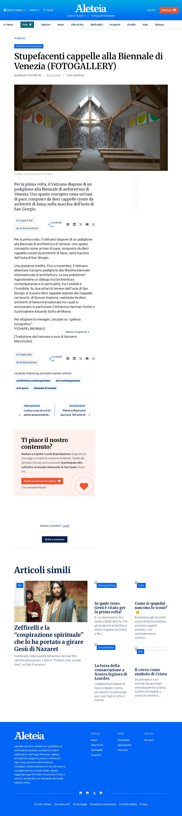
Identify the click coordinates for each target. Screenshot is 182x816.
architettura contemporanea (33, 380)
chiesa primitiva (106, 585)
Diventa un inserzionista (103, 804)
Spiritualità (96, 24)
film (20, 585)
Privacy (144, 804)
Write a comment (55, 539)
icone (141, 585)
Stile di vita (77, 24)
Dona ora (167, 10)
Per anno (149, 740)
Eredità (131, 24)
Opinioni (45, 24)
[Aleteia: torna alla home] (91, 8)
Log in (66, 525)
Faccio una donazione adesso (40, 481)
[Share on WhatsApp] (93, 224)
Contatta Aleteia (128, 804)
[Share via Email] (87, 224)
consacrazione (106, 647)
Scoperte (115, 24)
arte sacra (22, 388)
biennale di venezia (45, 388)
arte (140, 651)
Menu (10, 24)
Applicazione (124, 745)
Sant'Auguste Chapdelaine (103, 15)
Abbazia (159, 24)
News (61, 24)
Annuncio (122, 750)
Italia (145, 24)
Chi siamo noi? (62, 804)
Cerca (49, 10)
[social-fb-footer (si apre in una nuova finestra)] (87, 793)
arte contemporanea (68, 380)
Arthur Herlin (53, 75)
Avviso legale (80, 804)
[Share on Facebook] (67, 224)
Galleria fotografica (76, 331)
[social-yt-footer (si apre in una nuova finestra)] (80, 793)
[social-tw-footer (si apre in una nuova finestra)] (94, 793)
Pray (25, 24)
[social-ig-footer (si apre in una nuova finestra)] (101, 793)
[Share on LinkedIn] (74, 224)
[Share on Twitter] (80, 224)
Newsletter (123, 740)
